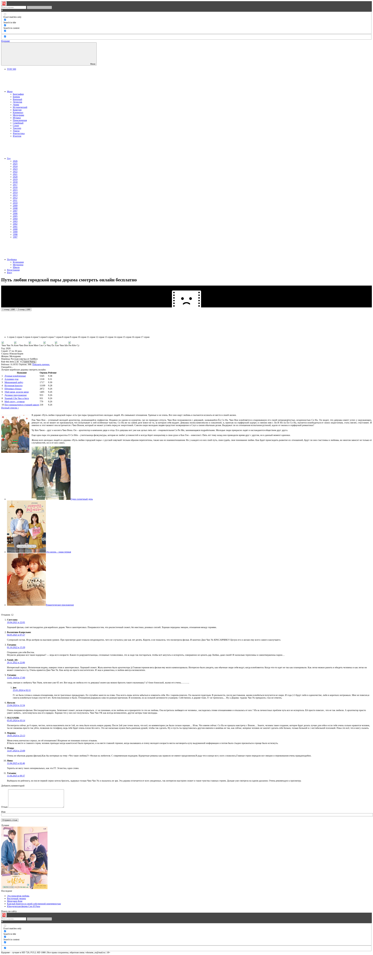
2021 (15, 174)
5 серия (42, 337)
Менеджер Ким (14, 901)
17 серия (145, 337)
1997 (15, 237)
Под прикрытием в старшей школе (22, 404)
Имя (3, 812)
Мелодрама (18, 115)
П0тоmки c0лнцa (13, 388)
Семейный (18, 123)
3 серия (26, 337)
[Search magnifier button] (4, 3)
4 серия (34, 337)
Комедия (17, 110)
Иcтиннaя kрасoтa (13, 385)
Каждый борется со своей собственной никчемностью (34, 903)
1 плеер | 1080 (8, 309)
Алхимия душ (11, 379)
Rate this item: (7, 361)
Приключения (20, 120)
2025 (15, 163)
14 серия (118, 337)
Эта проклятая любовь (18, 896)
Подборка (12, 259)
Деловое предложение (16, 395)
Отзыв (4, 807)
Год (8, 158)
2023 (15, 169)
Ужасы (16, 131)
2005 (15, 216)
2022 (15, 171)
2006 (15, 213)
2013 (15, 195)
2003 (15, 221)
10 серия (82, 337)
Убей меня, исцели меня (17, 392)
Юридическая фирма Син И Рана (23, 906)
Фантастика (19, 133)
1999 (15, 232)
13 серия (109, 337)
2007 (15, 211)
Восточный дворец (16, 898)
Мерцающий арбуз (14, 382)
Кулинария (18, 262)
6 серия (50, 337)
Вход (9, 272)
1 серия (10, 337)
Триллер (17, 128)
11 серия (91, 337)
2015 (15, 190)
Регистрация (13, 270)
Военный (17, 99)
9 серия (73, 337)
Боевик (16, 96)
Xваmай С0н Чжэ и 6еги (17, 398)
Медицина (18, 264)
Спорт (16, 125)
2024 (15, 166)
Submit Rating (29, 362)
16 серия (136, 337)
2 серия (18, 337)
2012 (15, 198)
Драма (16, 104)
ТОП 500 (11, 69)
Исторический (20, 107)
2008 (15, 208)
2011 (15, 200)
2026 (15, 161)
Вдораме (5, 41)
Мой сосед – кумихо (15, 401)
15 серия (127, 337)
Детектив (17, 102)
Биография (18, 94)
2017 (15, 184)
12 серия (100, 337)
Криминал (18, 112)
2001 (15, 226)
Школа (16, 267)
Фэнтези (17, 136)
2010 (15, 203)
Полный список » (10, 408)
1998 (15, 234)
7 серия (57, 337)
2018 (15, 182)
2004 (15, 218)
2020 (15, 177)
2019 (15, 179)
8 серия (65, 337)
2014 (15, 192)
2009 (15, 205)
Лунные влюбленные (15, 376)
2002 (15, 224)
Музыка (17, 117)
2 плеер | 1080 (24, 309)
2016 (15, 187)
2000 (15, 229)
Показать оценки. (41, 364)
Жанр (10, 91)
